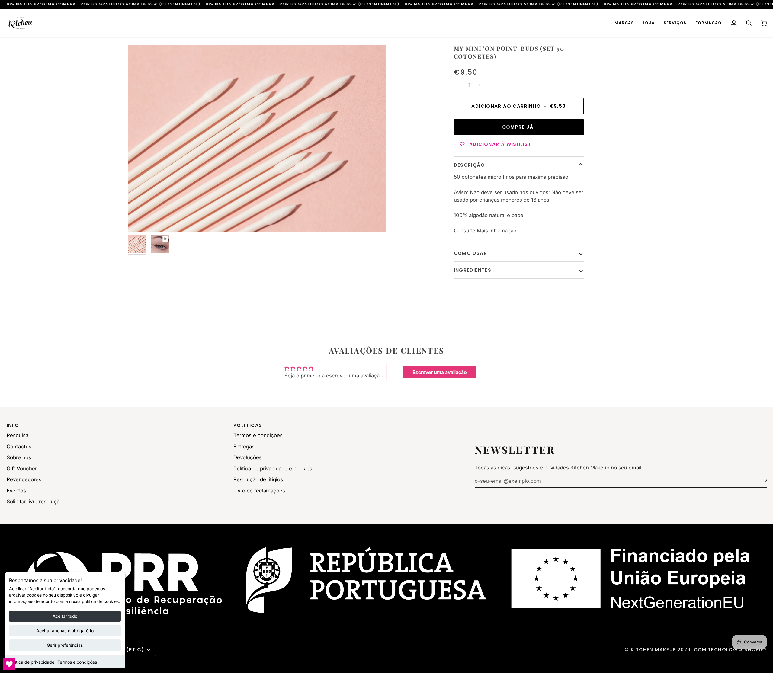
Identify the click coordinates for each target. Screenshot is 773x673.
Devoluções (247, 457)
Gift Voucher (22, 469)
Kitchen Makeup (653, 649)
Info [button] (13, 425)
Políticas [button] (247, 425)
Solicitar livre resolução (35, 501)
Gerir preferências (65, 645)
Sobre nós (19, 457)
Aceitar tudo (65, 616)
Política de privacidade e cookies (272, 469)
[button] (624, 23)
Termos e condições (77, 662)
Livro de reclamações (259, 491)
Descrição (469, 165)
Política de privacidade (31, 662)
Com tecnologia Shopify (730, 649)
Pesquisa (17, 435)
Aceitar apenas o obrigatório (65, 630)
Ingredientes (473, 270)
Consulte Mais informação (485, 231)
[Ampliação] (139, 221)
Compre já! (518, 127)
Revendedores (24, 479)
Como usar (470, 253)
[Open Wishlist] (9, 664)
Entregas (244, 447)
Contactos (19, 447)
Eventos (16, 491)
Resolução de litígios (258, 479)
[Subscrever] (762, 480)
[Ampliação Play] (257, 138)
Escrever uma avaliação (439, 372)
